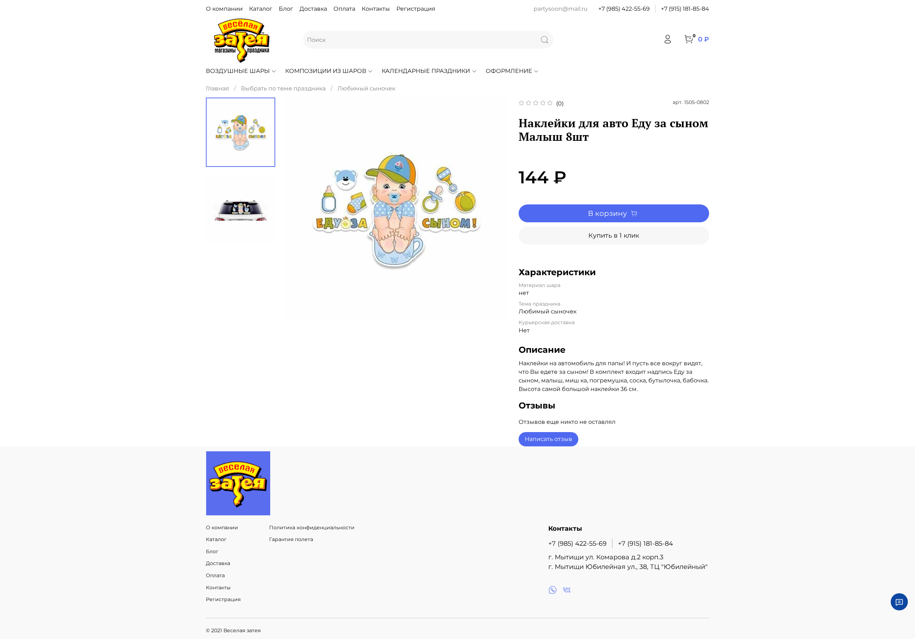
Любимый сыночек (366, 88)
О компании (224, 8)
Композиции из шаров (325, 71)
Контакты (376, 8)
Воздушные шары (238, 71)
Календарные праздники (426, 71)
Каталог (260, 8)
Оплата (344, 8)
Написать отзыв (548, 439)
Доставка (313, 8)
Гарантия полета (291, 539)
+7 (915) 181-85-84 (685, 8)
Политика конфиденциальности (312, 527)
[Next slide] (493, 209)
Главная (217, 88)
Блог (286, 8)
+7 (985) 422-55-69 (624, 8)
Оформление (509, 71)
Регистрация (415, 8)
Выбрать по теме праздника (283, 88)
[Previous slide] (298, 209)
